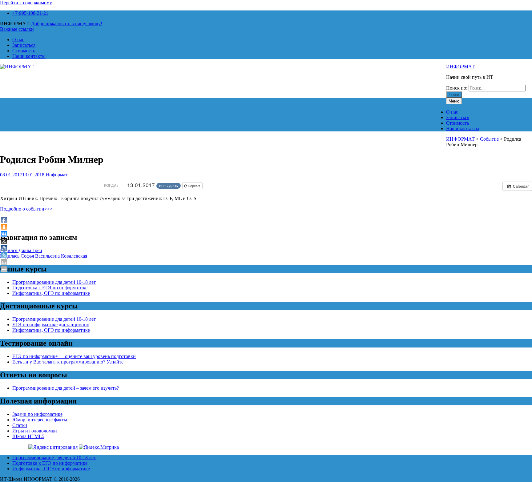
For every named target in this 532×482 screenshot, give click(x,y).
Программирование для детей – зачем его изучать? (65, 388)
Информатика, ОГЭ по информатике (51, 293)
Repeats (194, 185)
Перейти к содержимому (26, 2)
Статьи (19, 425)
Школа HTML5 (28, 436)
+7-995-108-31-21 (30, 13)
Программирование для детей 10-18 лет (54, 282)
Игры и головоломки (34, 430)
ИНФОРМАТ (460, 66)
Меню (454, 101)
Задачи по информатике (37, 414)
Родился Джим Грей (21, 250)
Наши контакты (29, 56)
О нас (18, 39)
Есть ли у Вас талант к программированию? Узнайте (67, 361)
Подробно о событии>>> (26, 208)
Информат (56, 174)
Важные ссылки (17, 29)
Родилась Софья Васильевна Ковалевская (43, 256)
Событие (489, 139)
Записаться (23, 45)
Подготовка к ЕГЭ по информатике (49, 287)
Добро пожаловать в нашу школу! (66, 23)
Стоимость (23, 50)
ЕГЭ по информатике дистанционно (50, 324)
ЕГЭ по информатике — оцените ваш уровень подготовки (74, 356)
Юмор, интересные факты (39, 419)
